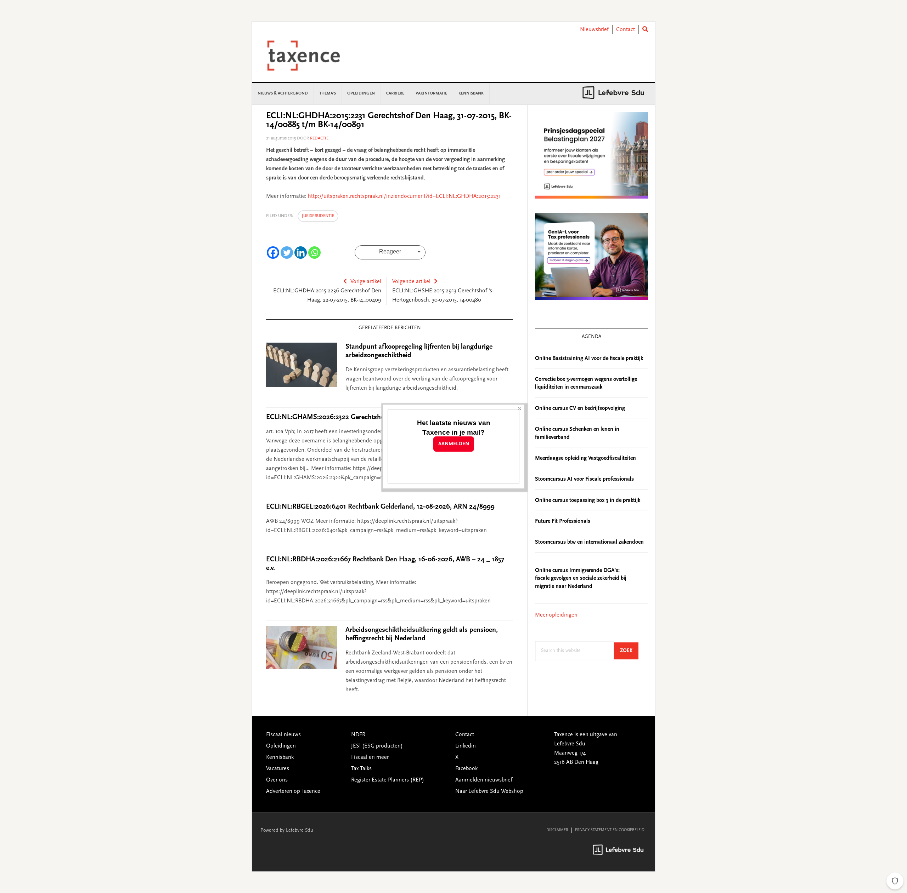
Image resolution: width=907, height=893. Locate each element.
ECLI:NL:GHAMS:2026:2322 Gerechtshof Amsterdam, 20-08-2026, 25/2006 (377, 417)
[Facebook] (273, 252)
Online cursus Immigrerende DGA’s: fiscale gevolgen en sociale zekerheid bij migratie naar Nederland (580, 578)
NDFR (358, 735)
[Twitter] (287, 252)
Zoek (629, 650)
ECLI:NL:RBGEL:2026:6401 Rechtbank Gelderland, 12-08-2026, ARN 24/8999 (380, 506)
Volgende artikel (411, 282)
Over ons (277, 780)
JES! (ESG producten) (377, 746)
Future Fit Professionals (562, 521)
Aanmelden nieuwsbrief (483, 780)
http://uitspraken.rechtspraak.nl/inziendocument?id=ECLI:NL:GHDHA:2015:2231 (404, 196)
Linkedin (465, 746)
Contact (625, 30)
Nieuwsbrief (594, 30)
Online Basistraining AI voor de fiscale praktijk (589, 358)
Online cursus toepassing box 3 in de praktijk (587, 500)
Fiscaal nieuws (283, 735)
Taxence (312, 55)
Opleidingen (281, 746)
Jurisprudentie (318, 216)
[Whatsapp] (314, 252)
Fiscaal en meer (370, 757)
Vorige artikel (365, 282)
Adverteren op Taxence (293, 791)
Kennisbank (280, 757)
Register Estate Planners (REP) (387, 780)
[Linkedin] (300, 252)
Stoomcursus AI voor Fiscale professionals (584, 479)
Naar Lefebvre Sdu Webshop (489, 791)
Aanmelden (453, 444)
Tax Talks (361, 769)
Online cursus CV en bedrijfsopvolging (580, 408)
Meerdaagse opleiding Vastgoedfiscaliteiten (585, 458)
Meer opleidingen (556, 615)
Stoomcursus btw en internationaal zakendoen (589, 542)
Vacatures (277, 769)
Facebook (466, 769)
